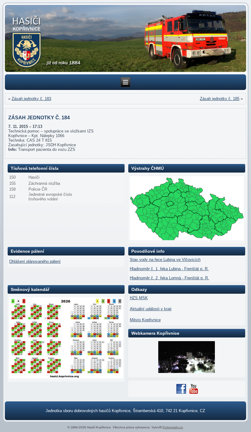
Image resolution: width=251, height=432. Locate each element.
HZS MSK (139, 298)
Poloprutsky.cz (173, 427)
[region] (125, 38)
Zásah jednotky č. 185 (219, 98)
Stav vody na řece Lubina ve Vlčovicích (165, 259)
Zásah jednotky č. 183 (31, 98)
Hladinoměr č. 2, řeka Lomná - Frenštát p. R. (169, 278)
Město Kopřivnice (145, 320)
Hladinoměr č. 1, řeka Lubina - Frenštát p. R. (169, 268)
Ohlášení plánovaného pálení (35, 261)
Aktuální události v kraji (150, 309)
